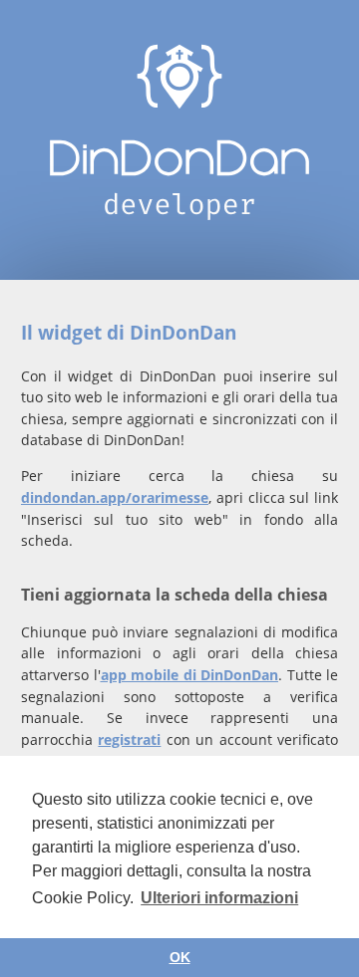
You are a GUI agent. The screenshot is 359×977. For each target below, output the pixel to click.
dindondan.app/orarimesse (114, 497)
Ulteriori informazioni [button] (219, 897)
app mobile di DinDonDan (190, 674)
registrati (129, 739)
